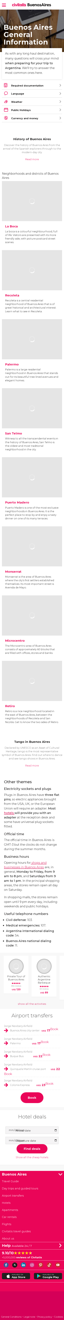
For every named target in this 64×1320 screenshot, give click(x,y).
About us (8, 1238)
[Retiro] (32, 690)
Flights (6, 1224)
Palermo (12, 364)
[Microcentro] (32, 625)
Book (54, 1029)
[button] (4, 4)
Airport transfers (32, 1015)
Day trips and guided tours (20, 1188)
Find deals (32, 1149)
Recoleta (12, 295)
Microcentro (15, 640)
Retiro (10, 706)
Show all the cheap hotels (32, 1157)
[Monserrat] (32, 556)
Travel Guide (10, 1181)
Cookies (58, 1317)
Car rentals (9, 1217)
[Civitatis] (32, 1303)
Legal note (29, 1317)
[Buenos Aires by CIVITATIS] (20, 5)
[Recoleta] (32, 280)
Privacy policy (44, 1317)
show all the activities (32, 1003)
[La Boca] (32, 210)
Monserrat (13, 571)
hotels (9, 813)
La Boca (11, 226)
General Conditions (11, 1317)
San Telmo (13, 433)
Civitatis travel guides (16, 1231)
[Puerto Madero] (32, 487)
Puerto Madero (17, 502)
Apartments (10, 1210)
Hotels (6, 1203)
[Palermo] (32, 349)
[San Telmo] (32, 418)
